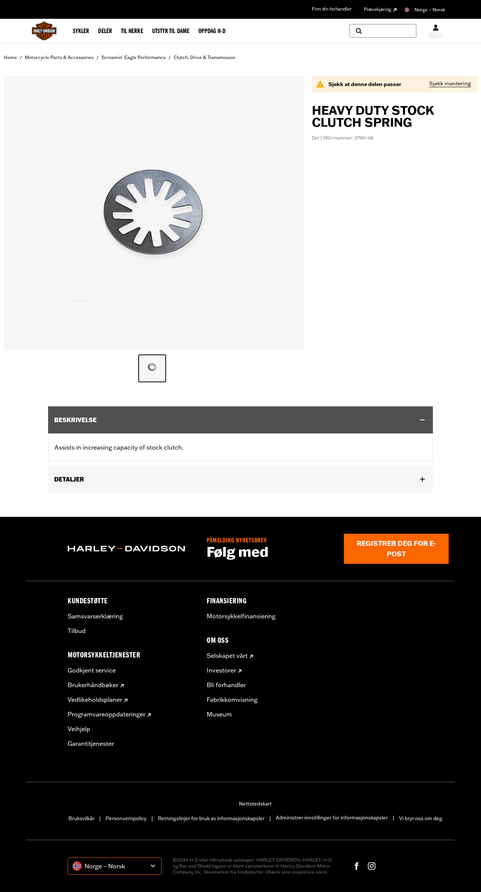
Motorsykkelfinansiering (241, 616)
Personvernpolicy (126, 818)
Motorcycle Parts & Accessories (59, 57)
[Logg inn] (435, 31)
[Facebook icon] (356, 866)
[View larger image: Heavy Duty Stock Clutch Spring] (154, 212)
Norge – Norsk (429, 9)
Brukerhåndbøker (93, 685)
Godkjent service (92, 670)
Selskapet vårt (227, 655)
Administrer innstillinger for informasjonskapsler (332, 818)
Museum (219, 714)
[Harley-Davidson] (131, 549)
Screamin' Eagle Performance (133, 57)
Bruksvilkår (81, 818)
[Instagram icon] (371, 866)
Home (10, 57)
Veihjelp (79, 729)
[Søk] (382, 31)
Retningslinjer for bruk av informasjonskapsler (211, 818)
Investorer (221, 670)
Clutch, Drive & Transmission (204, 57)
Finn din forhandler (332, 9)
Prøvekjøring (377, 9)
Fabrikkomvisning (232, 699)
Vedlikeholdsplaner (95, 699)
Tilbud (77, 631)
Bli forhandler (226, 685)
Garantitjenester (91, 743)
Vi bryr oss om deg (420, 818)
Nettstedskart (255, 804)
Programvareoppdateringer (106, 714)
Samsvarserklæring (95, 616)
